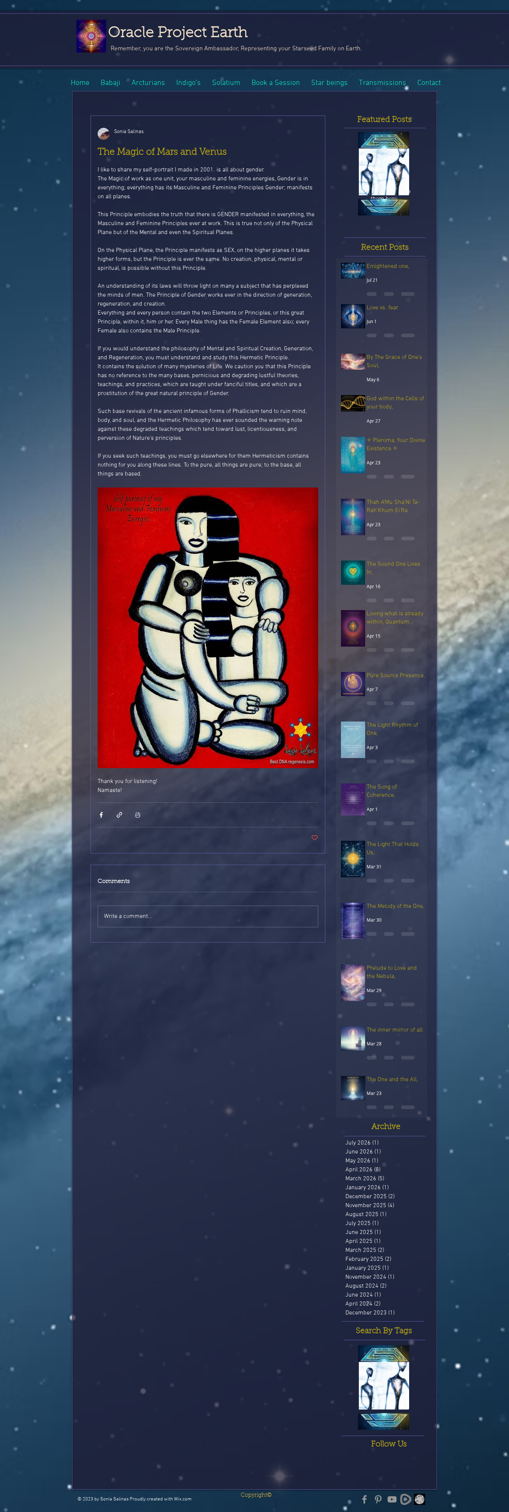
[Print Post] (137, 814)
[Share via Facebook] (101, 814)
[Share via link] (119, 814)
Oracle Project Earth (178, 33)
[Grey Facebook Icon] (364, 1499)
